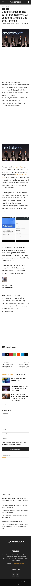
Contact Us (14, 581)
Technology (14, 347)
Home (3, 6)
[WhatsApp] (14, 354)
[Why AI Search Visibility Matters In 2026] (6, 380)
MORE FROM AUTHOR (20, 374)
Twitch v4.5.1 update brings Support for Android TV (7, 366)
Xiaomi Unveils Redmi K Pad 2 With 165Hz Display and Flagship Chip (19, 388)
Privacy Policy (22, 581)
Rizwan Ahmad (6, 23)
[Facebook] (3, 354)
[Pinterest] (11, 354)
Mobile (7, 6)
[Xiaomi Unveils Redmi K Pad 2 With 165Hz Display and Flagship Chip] (6, 388)
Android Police (18, 167)
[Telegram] (22, 354)
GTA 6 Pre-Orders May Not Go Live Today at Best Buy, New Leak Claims (14, 506)
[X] (7, 354)
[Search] (28, 2)
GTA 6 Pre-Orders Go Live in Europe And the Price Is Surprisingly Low (15, 516)
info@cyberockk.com (18, 563)
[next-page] (5, 404)
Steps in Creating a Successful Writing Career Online (24, 366)
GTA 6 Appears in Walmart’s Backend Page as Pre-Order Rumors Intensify (15, 511)
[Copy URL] (26, 354)
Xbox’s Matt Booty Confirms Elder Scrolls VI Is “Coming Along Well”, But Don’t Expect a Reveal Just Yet (15, 500)
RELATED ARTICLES (7, 374)
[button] (2, 2)
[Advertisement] (15, 64)
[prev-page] (3, 404)
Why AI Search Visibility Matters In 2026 (12, 521)
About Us (8, 581)
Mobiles (8, 347)
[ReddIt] (18, 354)
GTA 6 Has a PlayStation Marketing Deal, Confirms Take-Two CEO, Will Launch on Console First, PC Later (15, 526)
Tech (7, 8)
